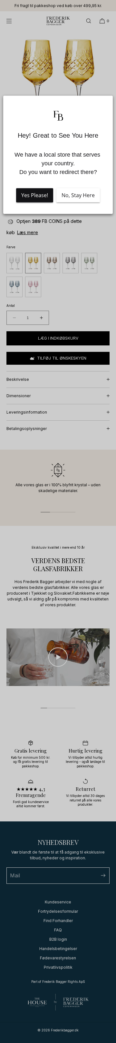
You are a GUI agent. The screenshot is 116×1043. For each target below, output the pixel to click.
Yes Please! (34, 195)
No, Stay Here (78, 195)
